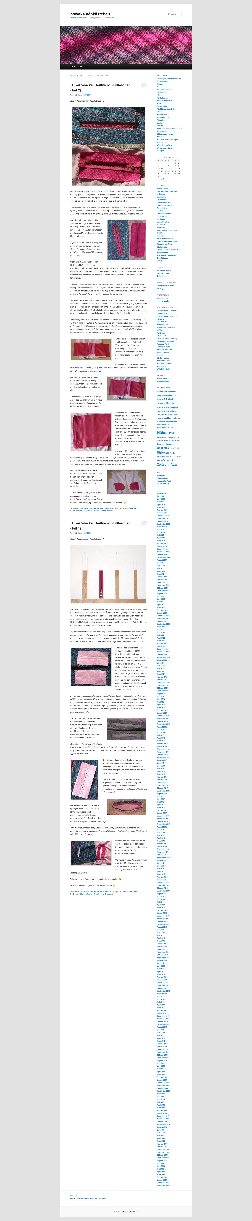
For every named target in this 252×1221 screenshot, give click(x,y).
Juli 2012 (160, 963)
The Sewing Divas (164, 363)
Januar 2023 (162, 613)
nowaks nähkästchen (90, 14)
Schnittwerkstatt (163, 117)
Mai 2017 (160, 802)
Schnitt (177, 441)
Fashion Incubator (164, 205)
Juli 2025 (160, 529)
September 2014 (163, 891)
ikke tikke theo (163, 321)
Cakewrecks (162, 199)
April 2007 (161, 1138)
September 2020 (163, 690)
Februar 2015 (162, 877)
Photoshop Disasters (165, 341)
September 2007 (163, 1124)
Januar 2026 (162, 512)
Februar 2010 (162, 1043)
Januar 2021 (162, 679)
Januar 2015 (162, 879)
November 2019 (163, 718)
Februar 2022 (162, 643)
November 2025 (163, 518)
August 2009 (162, 1060)
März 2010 (161, 1041)
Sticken (160, 125)
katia (165, 415)
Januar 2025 (162, 546)
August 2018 (162, 760)
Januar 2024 (162, 579)
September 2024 (163, 557)
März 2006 (161, 1174)
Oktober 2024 (162, 554)
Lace (175, 414)
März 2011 (161, 1007)
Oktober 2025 (162, 521)
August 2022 (162, 626)
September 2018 (163, 757)
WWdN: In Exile (163, 369)
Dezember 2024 (163, 549)
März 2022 (161, 640)
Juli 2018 (160, 763)
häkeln (173, 411)
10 (159, 168)
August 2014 (162, 893)
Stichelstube (162, 247)
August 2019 (162, 727)
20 (169, 171)
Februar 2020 (162, 710)
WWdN (159, 260)
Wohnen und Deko (164, 148)
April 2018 (161, 771)
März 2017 (161, 807)
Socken (160, 123)
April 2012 (161, 971)
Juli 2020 (160, 696)
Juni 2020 (161, 699)
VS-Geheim (161, 366)
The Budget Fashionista (166, 255)
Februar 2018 (162, 777)
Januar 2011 (162, 1013)
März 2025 (161, 540)
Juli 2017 (160, 796)
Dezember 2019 (163, 715)
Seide (159, 444)
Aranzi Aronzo (162, 395)
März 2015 (161, 874)
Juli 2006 (160, 1163)
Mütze (176, 428)
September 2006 (163, 1157)
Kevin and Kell (163, 273)
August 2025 (162, 526)
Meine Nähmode (163, 424)
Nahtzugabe (162, 333)
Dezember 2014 (163, 882)
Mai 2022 (160, 635)
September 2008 (163, 1091)
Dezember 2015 (163, 849)
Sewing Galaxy (163, 352)
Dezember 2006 (163, 1149)
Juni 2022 (161, 632)
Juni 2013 (161, 932)
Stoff (177, 448)
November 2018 (163, 752)
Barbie (172, 399)
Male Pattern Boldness (166, 327)
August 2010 (162, 1027)
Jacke (136, 508)
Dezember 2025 (163, 515)
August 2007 (162, 1127)
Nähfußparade (162, 98)
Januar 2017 (162, 813)
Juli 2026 (160, 496)
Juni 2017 (161, 799)
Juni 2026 (161, 499)
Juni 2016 (161, 832)
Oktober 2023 (162, 588)
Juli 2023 (160, 596)
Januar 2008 (162, 1113)
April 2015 (161, 871)
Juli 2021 (160, 663)
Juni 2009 (161, 1066)
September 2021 (163, 657)
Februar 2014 (162, 910)
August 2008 (162, 1093)
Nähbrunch (161, 92)
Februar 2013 (162, 943)
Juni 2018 (161, 766)
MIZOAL (160, 330)
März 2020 (161, 707)
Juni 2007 (161, 1132)
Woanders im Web (164, 145)
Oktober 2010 (162, 1021)
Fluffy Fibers (162, 210)
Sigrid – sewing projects (167, 241)
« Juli (162, 179)
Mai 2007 (160, 1135)
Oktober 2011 (162, 988)
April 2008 (161, 1105)
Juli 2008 (160, 1096)
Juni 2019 (161, 732)
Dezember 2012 (163, 949)
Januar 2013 (162, 946)
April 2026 (161, 504)
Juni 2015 (161, 866)
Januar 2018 (162, 779)
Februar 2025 (162, 543)
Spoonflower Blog (164, 244)
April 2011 (161, 1004)
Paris (159, 103)
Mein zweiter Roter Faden (167, 230)
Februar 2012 (162, 977)
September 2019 (163, 724)
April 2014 (161, 904)
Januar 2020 (162, 713)
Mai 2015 (160, 868)
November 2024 (163, 551)
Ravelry (160, 288)
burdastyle (163, 407)
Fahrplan (173, 407)
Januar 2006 (162, 1180)
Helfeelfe (160, 319)
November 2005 (163, 1185)
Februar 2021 (162, 677)
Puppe (176, 437)
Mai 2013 (160, 935)
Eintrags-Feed (162, 478)
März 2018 (161, 774)
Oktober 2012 (162, 954)
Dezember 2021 (163, 649)
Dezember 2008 (163, 1082)
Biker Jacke (128, 508)
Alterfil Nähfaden (163, 378)
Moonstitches (162, 298)
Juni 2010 (161, 1032)
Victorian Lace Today (173, 457)
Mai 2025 (160, 535)
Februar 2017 (162, 810)
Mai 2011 (160, 1002)
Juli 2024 (160, 562)
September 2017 (163, 791)
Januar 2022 (162, 646)
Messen (160, 84)
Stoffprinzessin (163, 358)
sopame (160, 355)
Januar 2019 (162, 746)
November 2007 (163, 1118)
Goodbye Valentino (164, 213)
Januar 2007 (162, 1146)
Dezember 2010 (163, 1016)
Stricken (163, 452)
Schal (173, 441)
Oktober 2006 (162, 1155)
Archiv (172, 395)
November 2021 (163, 651)
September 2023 (163, 590)
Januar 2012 (162, 979)
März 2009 (161, 1074)
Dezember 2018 (163, 749)
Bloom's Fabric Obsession (167, 310)
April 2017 (161, 804)
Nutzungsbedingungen (88, 1198)
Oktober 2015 (162, 854)
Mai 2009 (160, 1068)
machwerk (161, 224)
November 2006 (163, 1152)
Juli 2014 (160, 896)
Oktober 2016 (162, 821)
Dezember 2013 (163, 916)
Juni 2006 (161, 1166)
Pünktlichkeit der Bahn (166, 109)
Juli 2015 (160, 863)
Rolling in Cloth (163, 346)
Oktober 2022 (162, 621)
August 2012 (162, 960)
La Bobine (161, 219)
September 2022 (163, 624)
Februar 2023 (162, 610)
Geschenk (161, 411)
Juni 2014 (161, 899)
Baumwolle (161, 404)
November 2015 (163, 852)
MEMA (159, 233)
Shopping (161, 120)
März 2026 (161, 507)
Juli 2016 (160, 829)
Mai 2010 (160, 1035)
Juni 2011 (161, 999)
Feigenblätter (162, 208)
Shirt (163, 444)
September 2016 (163, 824)
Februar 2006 (162, 1177)
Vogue (160, 460)
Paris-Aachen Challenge (165, 437)
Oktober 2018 (162, 754)
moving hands (163, 301)
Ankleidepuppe (162, 391)
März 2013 (161, 941)
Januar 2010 (162, 1046)
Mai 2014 (160, 902)
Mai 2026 (160, 501)
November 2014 (163, 885)
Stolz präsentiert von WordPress (126, 1212)
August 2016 (162, 827)
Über (80, 66)
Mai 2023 (160, 601)
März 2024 (161, 574)
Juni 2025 (161, 532)
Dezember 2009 (163, 1049)
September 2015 (163, 857)
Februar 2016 (162, 843)
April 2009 (161, 1071)
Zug (175, 464)
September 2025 (163, 524)
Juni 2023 (161, 599)
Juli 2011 (160, 996)
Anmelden (161, 475)
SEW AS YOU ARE (164, 349)
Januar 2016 (162, 846)
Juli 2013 (160, 929)
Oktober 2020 (162, 688)
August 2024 (162, 560)
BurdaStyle (161, 197)
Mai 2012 (160, 968)
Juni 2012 (161, 966)
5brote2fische (162, 188)
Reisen (159, 111)
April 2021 (161, 671)
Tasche (90, 511)
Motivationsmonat (164, 89)
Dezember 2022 (163, 615)
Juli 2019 (160, 729)
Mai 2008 (160, 1102)
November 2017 (163, 785)
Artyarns (160, 399)
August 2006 (162, 1160)
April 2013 (161, 938)
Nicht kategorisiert (164, 100)
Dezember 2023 (163, 582)
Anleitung (172, 391)
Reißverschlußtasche (78, 511)
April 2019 (161, 738)
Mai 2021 (160, 668)
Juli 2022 (160, 629)
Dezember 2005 (163, 1182)
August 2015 (162, 860)
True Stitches (162, 258)
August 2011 (162, 993)
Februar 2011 (162, 1010)
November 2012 (163, 952)
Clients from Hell (164, 202)
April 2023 (161, 604)
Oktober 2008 (162, 1088)
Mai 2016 (160, 835)
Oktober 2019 (162, 721)
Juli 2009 (160, 1063)
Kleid (170, 414)
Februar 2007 (162, 1144)
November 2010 (163, 1018)
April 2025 (161, 537)
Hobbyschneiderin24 (165, 285)
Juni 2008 (161, 1099)
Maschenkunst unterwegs (167, 421)
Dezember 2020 (163, 682)
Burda (170, 403)
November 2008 (163, 1085)
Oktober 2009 (162, 1055)
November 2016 (163, 818)
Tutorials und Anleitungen (99, 508)
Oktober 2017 (162, 788)
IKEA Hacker (162, 216)
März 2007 (161, 1141)
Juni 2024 (161, 565)
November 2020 (163, 685)
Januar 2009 (162, 1080)
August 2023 (162, 593)
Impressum (74, 1198)
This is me (161, 276)
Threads (161, 456)
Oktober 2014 (162, 888)
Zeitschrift (165, 464)
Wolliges (160, 150)
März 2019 (161, 740)
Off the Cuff (161, 335)
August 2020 (162, 693)
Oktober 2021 (162, 654)
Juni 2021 (161, 665)
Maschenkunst (163, 381)
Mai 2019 (160, 735)
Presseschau (162, 106)
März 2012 (161, 974)
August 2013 (162, 927)
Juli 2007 (160, 1130)
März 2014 (161, 907)
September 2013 (163, 924)
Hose (167, 411)
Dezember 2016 (163, 816)
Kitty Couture (162, 324)
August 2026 (162, 493)
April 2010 (161, 1038)
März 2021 (161, 674)
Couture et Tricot (163, 313)
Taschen (160, 136)
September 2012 (163, 957)
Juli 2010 (160, 1029)
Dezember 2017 (163, 782)
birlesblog (161, 194)
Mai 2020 (160, 702)
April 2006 (161, 1171)
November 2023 (163, 585)
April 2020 (161, 704)
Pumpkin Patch (163, 344)
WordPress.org (163, 483)
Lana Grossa (162, 418)
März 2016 (161, 841)
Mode (159, 86)
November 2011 (163, 985)
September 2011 (163, 991)
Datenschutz (102, 1198)
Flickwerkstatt (162, 81)
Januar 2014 (162, 913)
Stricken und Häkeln (165, 134)
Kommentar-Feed (164, 481)
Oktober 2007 (162, 1121)
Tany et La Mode (163, 360)
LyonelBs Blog (163, 222)
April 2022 (161, 638)
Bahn (166, 399)
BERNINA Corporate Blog (167, 191)
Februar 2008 (162, 1110)
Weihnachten (162, 142)
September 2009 (163, 1057)
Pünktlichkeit (163, 440)
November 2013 (163, 918)
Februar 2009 (162, 1077)
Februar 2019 (162, 743)
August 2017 (162, 793)
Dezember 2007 (163, 1116)
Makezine (161, 227)
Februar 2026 (162, 510)
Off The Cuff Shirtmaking (167, 338)
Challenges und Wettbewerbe (169, 78)
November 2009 (163, 1052)
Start (73, 66)
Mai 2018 (160, 768)
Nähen (86, 508)
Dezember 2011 (163, 982)
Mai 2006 (160, 1169)
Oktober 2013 (162, 921)
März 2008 (161, 1107)
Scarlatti (160, 235)
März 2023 (161, 607)
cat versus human (164, 270)
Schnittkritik (162, 114)
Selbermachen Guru (165, 238)
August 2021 (162, 660)
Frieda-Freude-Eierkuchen (167, 316)
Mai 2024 (160, 568)
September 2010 (163, 1024)
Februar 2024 (162, 576)
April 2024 (161, 571)
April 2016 (161, 838)
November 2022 (163, 618)
